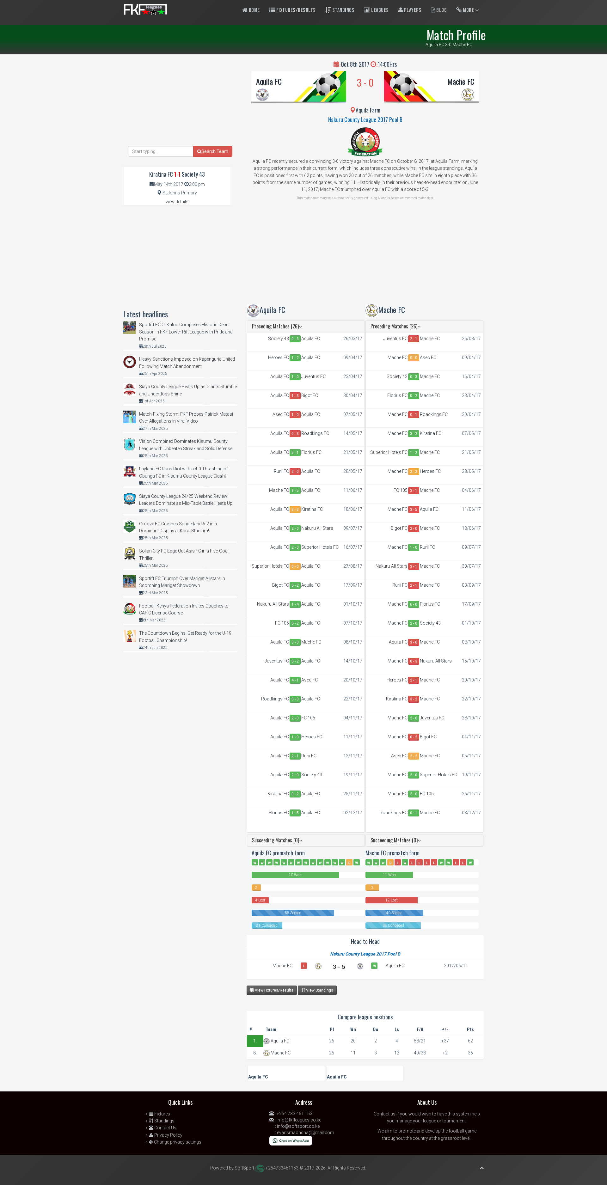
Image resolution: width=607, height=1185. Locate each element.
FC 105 (282, 623)
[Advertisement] (365, 254)
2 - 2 (413, 471)
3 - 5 (295, 490)
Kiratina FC (312, 509)
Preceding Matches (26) (275, 326)
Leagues (379, 10)
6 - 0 (413, 604)
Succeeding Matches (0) (275, 840)
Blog (441, 10)
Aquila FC (269, 81)
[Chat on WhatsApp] (290, 1140)
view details (177, 201)
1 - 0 (295, 377)
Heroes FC (278, 357)
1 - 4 (295, 604)
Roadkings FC (315, 433)
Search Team (214, 151)
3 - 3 (295, 509)
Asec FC (281, 414)
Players (412, 10)
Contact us (384, 1113)
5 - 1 (295, 452)
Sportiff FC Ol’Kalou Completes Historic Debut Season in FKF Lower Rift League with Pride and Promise (186, 331)
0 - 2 (295, 585)
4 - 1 (295, 680)
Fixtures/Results (295, 10)
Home (254, 10)
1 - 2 (295, 358)
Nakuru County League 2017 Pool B (365, 119)
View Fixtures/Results (273, 990)
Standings (342, 10)
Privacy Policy (167, 1135)
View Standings (319, 990)
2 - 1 (295, 756)
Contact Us (164, 1127)
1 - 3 (295, 396)
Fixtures (161, 1113)
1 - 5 (295, 813)
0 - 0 (295, 566)
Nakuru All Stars (317, 528)
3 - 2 (413, 433)
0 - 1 (413, 414)
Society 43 (278, 338)
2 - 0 (295, 471)
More (468, 10)
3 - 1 (413, 490)
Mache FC (460, 81)
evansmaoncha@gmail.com (305, 1132)
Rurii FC (281, 471)
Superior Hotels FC (320, 547)
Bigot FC (309, 395)
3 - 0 (295, 642)
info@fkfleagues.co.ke (299, 1119)
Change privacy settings (177, 1142)
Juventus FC (313, 376)
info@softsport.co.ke (298, 1126)
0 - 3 (295, 339)
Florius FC (311, 452)
